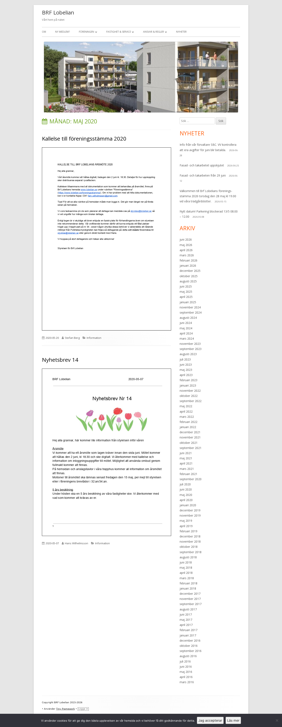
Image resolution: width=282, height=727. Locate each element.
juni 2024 (186, 323)
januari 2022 (188, 427)
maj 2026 (186, 245)
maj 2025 (186, 292)
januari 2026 (188, 265)
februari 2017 (188, 630)
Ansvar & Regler (153, 31)
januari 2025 (188, 302)
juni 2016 (186, 667)
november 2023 (190, 344)
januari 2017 (188, 635)
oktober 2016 (189, 646)
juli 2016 (185, 661)
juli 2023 (185, 359)
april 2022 (186, 411)
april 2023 (186, 375)
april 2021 (186, 463)
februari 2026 (188, 260)
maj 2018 (186, 567)
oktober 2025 (189, 276)
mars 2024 (187, 338)
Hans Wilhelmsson (76, 543)
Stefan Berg (72, 338)
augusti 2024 (188, 318)
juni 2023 (186, 364)
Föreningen (86, 31)
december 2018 (190, 536)
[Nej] (277, 720)
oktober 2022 (189, 396)
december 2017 (190, 594)
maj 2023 (186, 370)
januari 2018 (188, 588)
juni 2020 (186, 489)
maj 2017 (186, 620)
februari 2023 (188, 380)
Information (94, 338)
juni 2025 (186, 286)
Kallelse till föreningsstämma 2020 (84, 138)
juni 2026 (186, 239)
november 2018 (190, 541)
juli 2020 (185, 484)
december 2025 (190, 271)
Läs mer (233, 720)
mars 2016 (187, 682)
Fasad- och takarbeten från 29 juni (203, 175)
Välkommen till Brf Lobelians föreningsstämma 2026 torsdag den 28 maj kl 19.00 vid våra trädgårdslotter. (208, 196)
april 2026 (186, 250)
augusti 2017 (188, 609)
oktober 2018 (189, 547)
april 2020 (186, 500)
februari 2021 (188, 474)
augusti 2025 (188, 281)
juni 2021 (186, 453)
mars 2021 (187, 469)
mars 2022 (187, 417)
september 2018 (190, 552)
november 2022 (190, 391)
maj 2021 (186, 458)
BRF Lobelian (58, 12)
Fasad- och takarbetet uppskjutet (202, 165)
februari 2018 (188, 583)
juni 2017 (186, 614)
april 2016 (186, 677)
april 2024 (186, 333)
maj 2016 (186, 672)
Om (44, 31)
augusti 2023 (188, 354)
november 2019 (190, 515)
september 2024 (190, 312)
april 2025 (186, 297)
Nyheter (181, 31)
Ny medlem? (62, 31)
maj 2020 (186, 495)
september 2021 (190, 448)
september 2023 (190, 349)
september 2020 (190, 479)
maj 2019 (186, 521)
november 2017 (190, 599)
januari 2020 (188, 505)
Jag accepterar (210, 720)
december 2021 (190, 432)
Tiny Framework (65, 709)
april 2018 (186, 573)
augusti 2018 (188, 557)
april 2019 (186, 526)
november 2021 (190, 437)
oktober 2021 (189, 443)
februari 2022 (188, 422)
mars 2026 (187, 255)
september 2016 (190, 651)
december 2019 (190, 510)
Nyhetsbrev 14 (60, 359)
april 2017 (186, 625)
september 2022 (190, 401)
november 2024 (190, 307)
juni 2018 (186, 562)
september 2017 (190, 604)
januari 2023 (188, 385)
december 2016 (190, 640)
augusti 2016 (188, 656)
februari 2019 (188, 531)
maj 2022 (186, 406)
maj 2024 (186, 328)
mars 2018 (187, 578)
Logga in (83, 709)
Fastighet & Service (118, 31)
